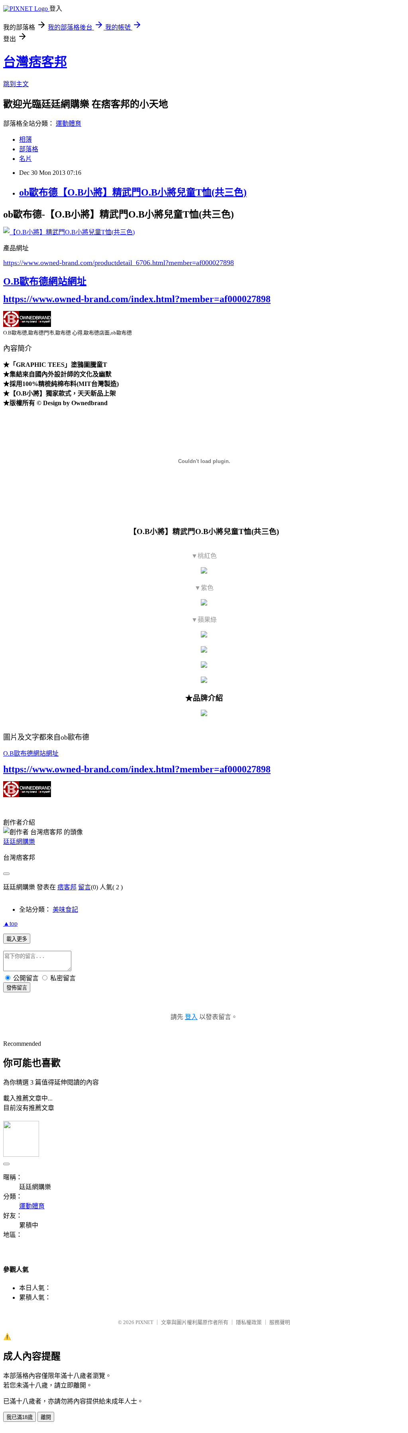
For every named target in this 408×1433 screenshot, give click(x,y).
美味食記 (65, 909)
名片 (25, 158)
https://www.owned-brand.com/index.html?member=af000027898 (137, 299)
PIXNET (144, 1322)
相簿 (25, 139)
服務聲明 (279, 1322)
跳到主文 (16, 84)
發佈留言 (16, 988)
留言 (84, 887)
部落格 (28, 149)
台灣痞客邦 (35, 62)
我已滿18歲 (19, 1417)
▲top (10, 923)
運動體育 (68, 123)
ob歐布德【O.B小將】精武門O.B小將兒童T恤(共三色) (133, 192)
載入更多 (16, 939)
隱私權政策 (249, 1322)
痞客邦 (66, 887)
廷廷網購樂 (19, 841)
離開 (46, 1417)
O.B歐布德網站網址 (44, 281)
